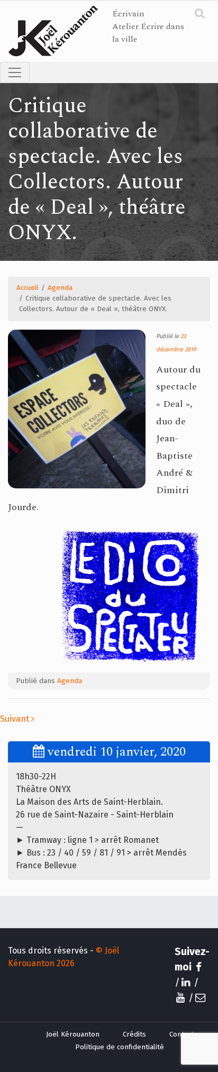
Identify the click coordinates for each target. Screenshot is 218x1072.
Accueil (27, 288)
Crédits (134, 1034)
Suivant (15, 719)
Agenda (60, 288)
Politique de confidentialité (119, 1047)
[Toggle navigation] (15, 72)
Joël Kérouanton (72, 1034)
